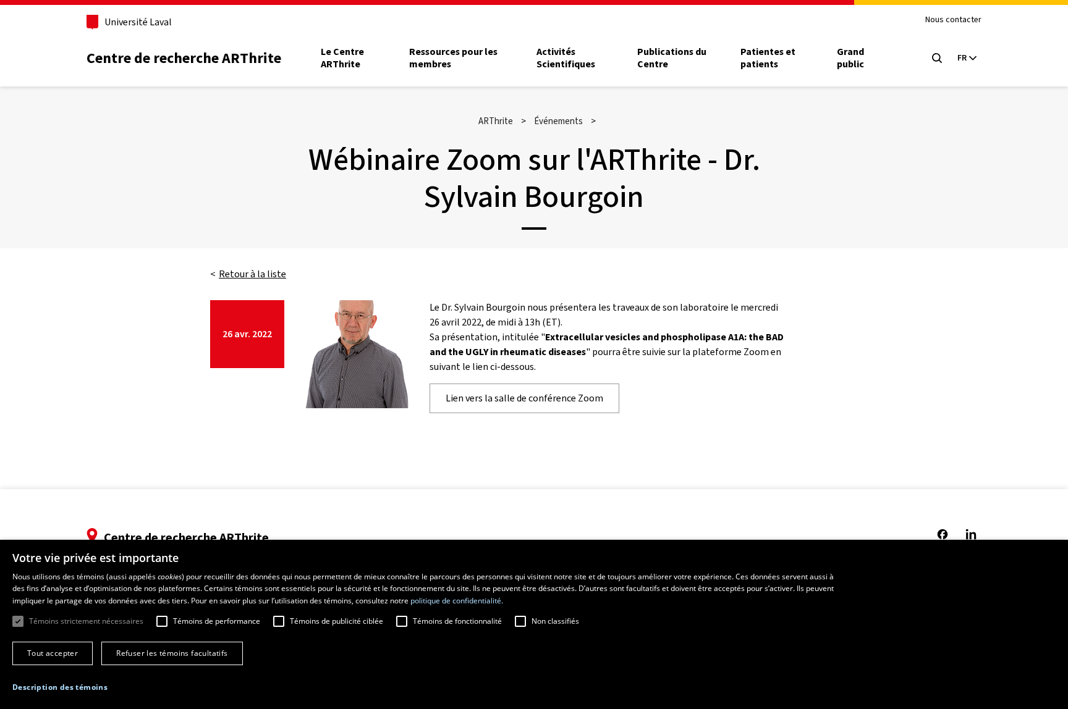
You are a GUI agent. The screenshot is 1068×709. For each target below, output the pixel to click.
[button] (60, 687)
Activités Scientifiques (565, 58)
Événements (558, 121)
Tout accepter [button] (52, 653)
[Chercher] (937, 58)
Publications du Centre (671, 58)
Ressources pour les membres (453, 58)
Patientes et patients (767, 58)
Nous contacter (953, 20)
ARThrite (495, 121)
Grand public (850, 58)
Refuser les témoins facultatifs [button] (171, 653)
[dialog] (534, 624)
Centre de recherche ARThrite (184, 58)
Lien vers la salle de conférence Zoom (524, 398)
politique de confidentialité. (456, 600)
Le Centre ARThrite (342, 58)
